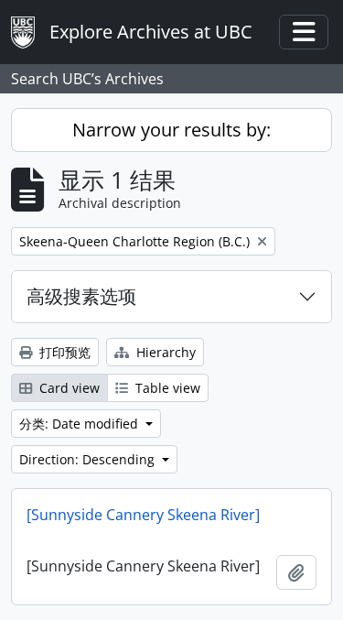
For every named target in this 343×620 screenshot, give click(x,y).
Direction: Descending (88, 459)
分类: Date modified (80, 423)
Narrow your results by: (171, 129)
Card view (68, 388)
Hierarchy (164, 352)
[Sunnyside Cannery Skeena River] (143, 515)
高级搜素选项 (81, 296)
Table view (166, 388)
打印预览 (63, 352)
